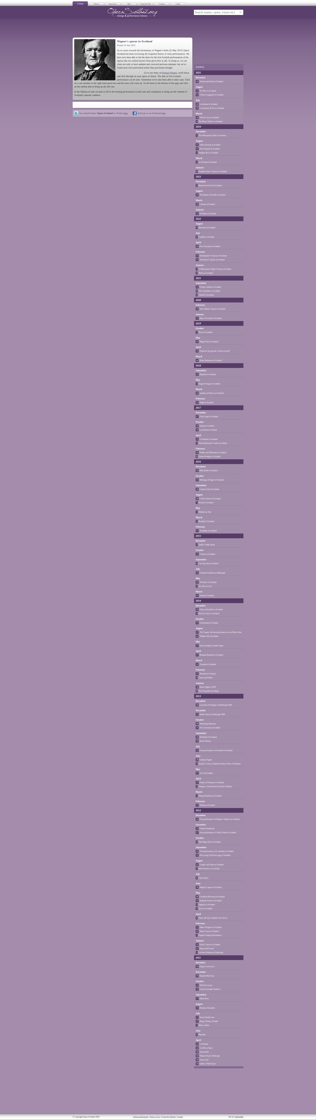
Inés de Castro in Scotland (209, 613)
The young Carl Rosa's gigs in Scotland (215, 855)
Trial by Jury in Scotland (209, 117)
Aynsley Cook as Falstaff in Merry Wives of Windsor (220, 764)
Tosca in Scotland (205, 332)
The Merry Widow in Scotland (211, 121)
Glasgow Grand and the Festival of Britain (215, 786)
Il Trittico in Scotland (208, 213)
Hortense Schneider (207, 1008)
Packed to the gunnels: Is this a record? (215, 351)
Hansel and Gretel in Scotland (210, 185)
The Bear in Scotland (208, 91)
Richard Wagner (169, 73)
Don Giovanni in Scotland (210, 246)
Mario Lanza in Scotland (209, 931)
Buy (129, 4)
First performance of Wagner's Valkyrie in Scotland (219, 819)
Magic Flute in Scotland (209, 341)
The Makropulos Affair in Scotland (212, 135)
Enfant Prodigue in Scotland (210, 456)
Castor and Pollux (206, 678)
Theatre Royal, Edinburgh (210, 1056)
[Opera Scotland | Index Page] (132, 12)
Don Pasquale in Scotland (210, 149)
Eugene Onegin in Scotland (209, 384)
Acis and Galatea (206, 773)
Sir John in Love (205, 586)
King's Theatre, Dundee (209, 1021)
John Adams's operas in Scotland (212, 309)
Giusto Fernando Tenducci (210, 989)
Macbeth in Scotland (208, 674)
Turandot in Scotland (208, 664)
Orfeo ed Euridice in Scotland (211, 609)
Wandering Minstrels (208, 724)
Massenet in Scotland (207, 227)
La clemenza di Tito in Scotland (212, 108)
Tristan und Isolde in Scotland (211, 81)
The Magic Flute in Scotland (210, 842)
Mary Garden (204, 1025)
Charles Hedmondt (207, 828)
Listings (80, 3)
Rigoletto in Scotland (208, 374)
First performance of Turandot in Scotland (216, 750)
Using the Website (169, 1117)
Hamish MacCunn (207, 976)
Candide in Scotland (206, 237)
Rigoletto (202, 1034)
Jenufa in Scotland (207, 595)
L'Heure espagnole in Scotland (211, 95)
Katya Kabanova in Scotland (211, 360)
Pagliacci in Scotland (207, 904)
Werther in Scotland (207, 805)
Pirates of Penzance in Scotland (212, 782)
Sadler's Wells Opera (207, 545)
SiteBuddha (238, 1117)
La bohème (204, 1044)
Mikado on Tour (205, 512)
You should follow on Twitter (103, 113)
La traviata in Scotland (208, 430)
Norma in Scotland (206, 502)
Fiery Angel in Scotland (209, 416)
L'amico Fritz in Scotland (209, 489)
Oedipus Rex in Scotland (208, 153)
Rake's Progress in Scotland (210, 927)
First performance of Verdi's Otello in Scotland (218, 832)
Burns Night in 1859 (208, 687)
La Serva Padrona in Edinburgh (211, 952)
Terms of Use (155, 1117)
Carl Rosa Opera (206, 1048)
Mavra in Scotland (206, 273)
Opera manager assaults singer (211, 645)
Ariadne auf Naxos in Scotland (212, 393)
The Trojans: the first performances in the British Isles (221, 632)
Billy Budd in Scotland (208, 470)
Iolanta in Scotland (207, 426)
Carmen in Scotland (207, 204)
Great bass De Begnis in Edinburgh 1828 (216, 705)
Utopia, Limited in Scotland (210, 287)
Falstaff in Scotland (206, 295)
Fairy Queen (203, 878)
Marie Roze (204, 998)
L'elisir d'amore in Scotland (210, 498)
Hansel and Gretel (207, 948)
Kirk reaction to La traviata (209, 868)
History (97, 4)
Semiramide (204, 1052)
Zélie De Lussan (206, 985)
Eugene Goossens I (207, 966)
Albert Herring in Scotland (210, 145)
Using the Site (145, 4)
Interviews (113, 4)
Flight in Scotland (206, 402)
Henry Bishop (205, 741)
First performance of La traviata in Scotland (216, 851)
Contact (162, 4)
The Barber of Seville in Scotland (212, 195)
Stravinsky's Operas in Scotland (212, 260)
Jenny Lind (204, 1060)
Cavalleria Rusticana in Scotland (212, 897)
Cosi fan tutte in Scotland (208, 563)
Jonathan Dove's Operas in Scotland (213, 171)
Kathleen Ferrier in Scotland (211, 900)
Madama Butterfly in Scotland (211, 655)
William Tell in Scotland (209, 636)
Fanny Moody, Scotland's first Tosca (213, 918)
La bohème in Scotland (208, 104)
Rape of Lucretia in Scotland (211, 318)
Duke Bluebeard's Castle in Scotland (213, 443)
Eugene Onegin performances (210, 935)
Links (178, 4)
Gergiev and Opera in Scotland (212, 864)
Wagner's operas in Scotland (211, 887)
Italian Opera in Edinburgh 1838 (212, 714)
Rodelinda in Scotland (208, 737)
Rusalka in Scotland (206, 521)
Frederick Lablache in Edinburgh (212, 573)
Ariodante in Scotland (208, 531)
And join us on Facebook (152, 113)
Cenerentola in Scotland (209, 623)
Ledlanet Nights (206, 760)
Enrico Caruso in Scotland (210, 944)
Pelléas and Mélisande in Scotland (213, 452)
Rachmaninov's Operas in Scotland (213, 256)
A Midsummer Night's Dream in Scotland (215, 269)
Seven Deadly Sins (207, 1017)
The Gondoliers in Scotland (209, 291)
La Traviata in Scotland (208, 162)
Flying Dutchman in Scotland (210, 796)
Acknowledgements (140, 1117)
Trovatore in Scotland (208, 582)
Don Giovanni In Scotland (210, 728)
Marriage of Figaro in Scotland (212, 480)
